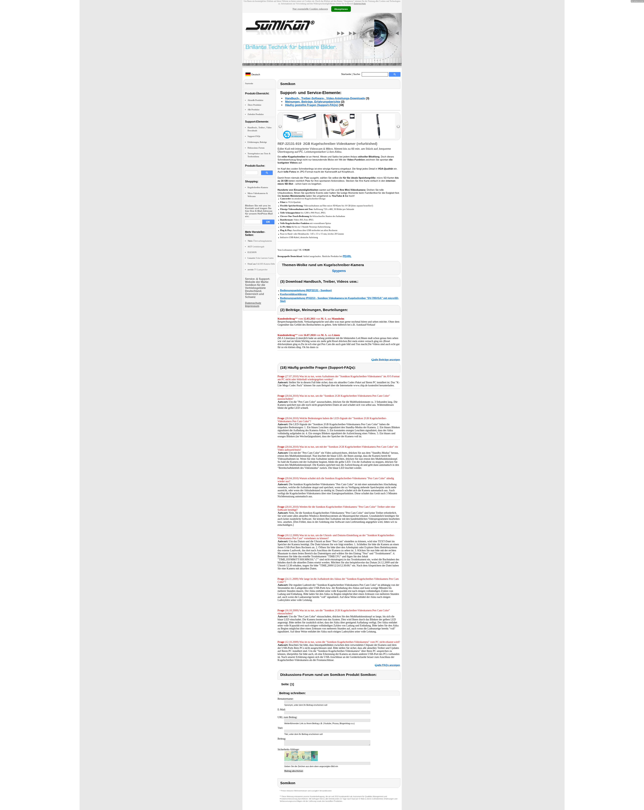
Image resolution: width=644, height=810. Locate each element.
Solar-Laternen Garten (261, 258)
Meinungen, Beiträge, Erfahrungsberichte (312, 101)
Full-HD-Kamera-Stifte (261, 264)
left (280, 126)
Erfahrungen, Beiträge (257, 142)
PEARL (347, 256)
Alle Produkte (253, 109)
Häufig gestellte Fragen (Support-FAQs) (311, 105)
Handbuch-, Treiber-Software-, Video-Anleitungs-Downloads (325, 98)
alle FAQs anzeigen (389, 665)
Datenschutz (360, 4)
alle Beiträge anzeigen (387, 359)
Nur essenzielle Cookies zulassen (310, 9)
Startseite (346, 74)
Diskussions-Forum (256, 148)
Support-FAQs (254, 136)
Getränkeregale (256, 246)
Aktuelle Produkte (255, 100)
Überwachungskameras (260, 241)
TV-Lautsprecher (257, 269)
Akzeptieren (341, 9)
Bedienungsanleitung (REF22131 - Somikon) (306, 290)
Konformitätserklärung (293, 294)
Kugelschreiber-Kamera (258, 187)
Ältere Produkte (254, 105)
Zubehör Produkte (256, 114)
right (398, 126)
